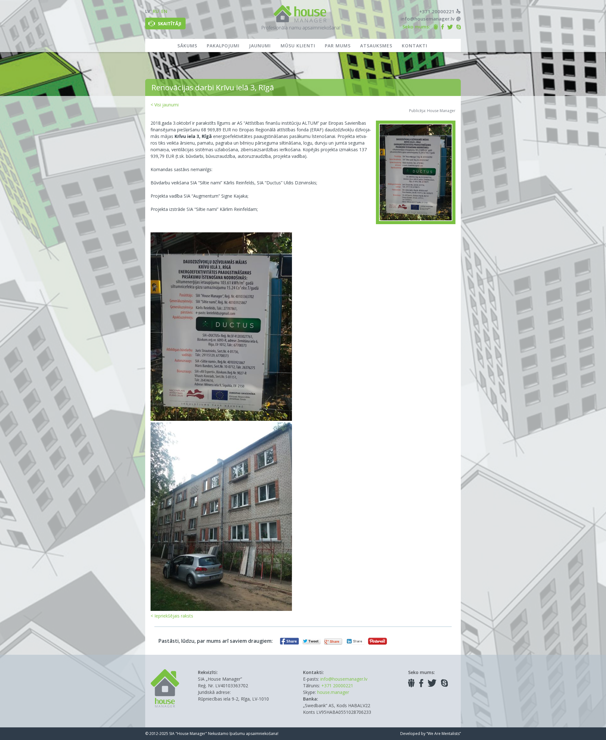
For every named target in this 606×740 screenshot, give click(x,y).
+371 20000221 (436, 11)
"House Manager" (191, 733)
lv (147, 11)
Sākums (187, 46)
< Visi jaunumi (165, 105)
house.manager (333, 692)
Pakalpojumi (223, 46)
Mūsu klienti (298, 46)
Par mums (338, 46)
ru (156, 11)
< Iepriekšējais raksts (172, 616)
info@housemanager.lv (427, 18)
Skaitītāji (169, 24)
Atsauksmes (376, 46)
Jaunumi (260, 46)
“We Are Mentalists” (443, 733)
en (164, 11)
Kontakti (414, 46)
